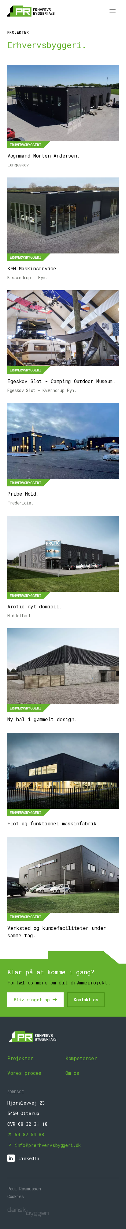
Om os (72, 1073)
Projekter (20, 1058)
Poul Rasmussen (24, 1189)
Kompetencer (81, 1058)
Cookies (15, 1196)
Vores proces (24, 1073)
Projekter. (19, 32)
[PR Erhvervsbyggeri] (31, 11)
